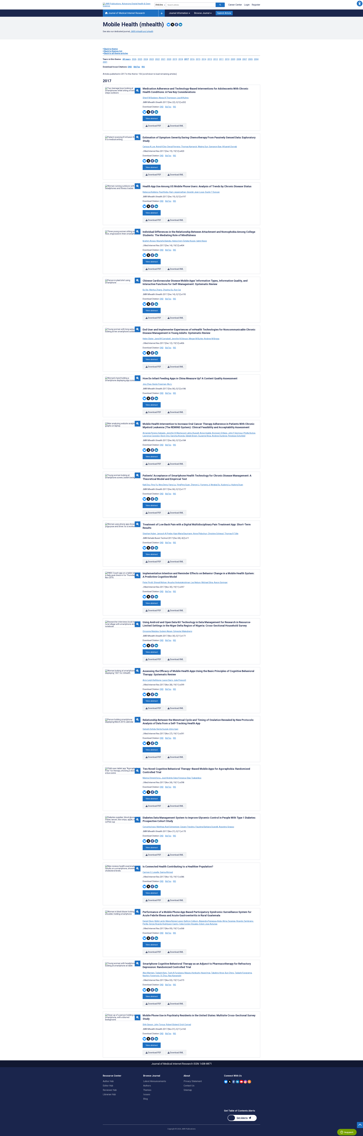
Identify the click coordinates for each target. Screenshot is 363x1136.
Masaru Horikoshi (192, 973)
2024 (145, 59)
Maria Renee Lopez (174, 921)
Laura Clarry (167, 680)
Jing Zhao (147, 384)
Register (256, 4)
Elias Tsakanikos (193, 778)
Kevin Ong (165, 436)
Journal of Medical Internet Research (126, 13)
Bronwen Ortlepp (220, 433)
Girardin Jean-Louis (195, 192)
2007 (244, 59)
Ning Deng (163, 485)
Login (247, 4)
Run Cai (177, 290)
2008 (239, 59)
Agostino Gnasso (226, 827)
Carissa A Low (149, 146)
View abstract (152, 118)
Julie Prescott (179, 680)
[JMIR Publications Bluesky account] (226, 1081)
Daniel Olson (148, 921)
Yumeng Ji (205, 485)
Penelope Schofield (236, 436)
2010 (227, 59)
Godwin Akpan (166, 631)
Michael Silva (207, 582)
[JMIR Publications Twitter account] (230, 1081)
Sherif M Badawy (150, 98)
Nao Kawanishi (174, 976)
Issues (146, 1094)
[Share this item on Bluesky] (168, 24)
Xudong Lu (225, 485)
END (130, 67)
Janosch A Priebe (164, 533)
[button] (359, 3)
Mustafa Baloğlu (164, 241)
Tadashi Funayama (243, 973)
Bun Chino (229, 973)
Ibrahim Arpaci (149, 241)
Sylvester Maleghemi (182, 631)
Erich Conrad (185, 1024)
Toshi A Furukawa (175, 973)
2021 (163, 59)
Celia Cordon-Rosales (189, 924)
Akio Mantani (149, 973)
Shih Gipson (148, 1024)
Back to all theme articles (116, 53)
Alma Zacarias (229, 921)
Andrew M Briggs (211, 339)
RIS (143, 67)
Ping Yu (154, 485)
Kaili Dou (147, 485)
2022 (157, 59)
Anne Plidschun (200, 533)
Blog (145, 1098)
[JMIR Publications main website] (127, 5)
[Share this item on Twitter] (172, 24)
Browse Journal (202, 13)
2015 (198, 59)
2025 (140, 59)
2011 (221, 59)
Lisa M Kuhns (183, 98)
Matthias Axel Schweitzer (168, 827)
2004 (256, 59)
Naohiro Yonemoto (151, 976)
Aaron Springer (221, 582)
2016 (192, 59)
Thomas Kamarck (189, 146)
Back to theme (111, 49)
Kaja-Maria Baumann (183, 533)
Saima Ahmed (166, 872)
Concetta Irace (149, 827)
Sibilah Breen (191, 436)
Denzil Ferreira (174, 146)
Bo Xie (146, 290)
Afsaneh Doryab (229, 146)
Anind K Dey (161, 146)
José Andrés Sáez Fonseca (173, 778)
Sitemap (188, 1090)
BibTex (137, 67)
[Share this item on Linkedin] (180, 24)
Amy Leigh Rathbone (152, 680)
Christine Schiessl (215, 533)
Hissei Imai (205, 973)
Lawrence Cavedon (151, 436)
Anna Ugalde (205, 433)
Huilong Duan (237, 485)
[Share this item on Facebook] (176, 24)
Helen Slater (148, 339)
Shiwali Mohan (160, 582)
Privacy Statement (193, 1081)
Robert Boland (172, 1024)
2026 (134, 59)
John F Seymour (235, 433)
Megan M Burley (196, 339)
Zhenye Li (195, 485)
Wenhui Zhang (155, 290)
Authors (147, 1085)
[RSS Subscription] (249, 1081)
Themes (147, 1090)
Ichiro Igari (173, 729)
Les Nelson (196, 582)
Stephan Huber (149, 533)
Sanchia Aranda (177, 436)
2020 (169, 59)
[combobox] (191, 5)
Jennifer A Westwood (176, 433)
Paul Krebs (164, 192)
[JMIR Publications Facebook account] (233, 1081)
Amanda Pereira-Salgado (154, 433)
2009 (233, 59)
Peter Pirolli (148, 582)
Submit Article (224, 13)
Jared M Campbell (162, 339)
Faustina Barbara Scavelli (207, 827)
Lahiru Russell (192, 433)
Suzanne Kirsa (205, 436)
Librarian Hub (109, 1094)
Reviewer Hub (110, 1090)
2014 (204, 59)
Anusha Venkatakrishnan (179, 582)
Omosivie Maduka (151, 631)
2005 (250, 59)
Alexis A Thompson (167, 98)
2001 (105, 62)
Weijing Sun (203, 146)
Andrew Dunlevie (220, 436)
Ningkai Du (215, 485)
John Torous (160, 1024)
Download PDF (154, 126)
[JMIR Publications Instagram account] (245, 1081)
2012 (215, 59)
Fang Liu (172, 485)
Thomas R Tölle (231, 533)
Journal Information (178, 13)
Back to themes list (113, 51)
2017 (186, 59)
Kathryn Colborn (191, 921)
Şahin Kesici (201, 241)
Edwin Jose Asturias (208, 924)
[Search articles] (220, 5)
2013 (209, 59)
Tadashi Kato (161, 973)
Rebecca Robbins (151, 192)
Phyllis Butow (249, 433)
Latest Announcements (154, 1081)
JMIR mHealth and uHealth (142, 31)
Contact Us (189, 1085)
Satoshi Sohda (149, 729)
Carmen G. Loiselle (151, 872)
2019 (175, 59)
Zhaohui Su (168, 290)
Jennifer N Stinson (179, 339)
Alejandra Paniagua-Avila (210, 921)
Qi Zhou (164, 976)
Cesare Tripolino (187, 827)
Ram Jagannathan (177, 192)
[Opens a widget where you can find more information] (347, 1132)
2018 (180, 59)
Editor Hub (108, 1085)
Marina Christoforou (152, 778)
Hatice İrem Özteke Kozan (184, 241)
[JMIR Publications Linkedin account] (237, 1081)
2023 (151, 59)
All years (127, 59)
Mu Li (169, 384)
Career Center (235, 4)
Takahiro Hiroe (217, 973)
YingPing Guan (183, 485)
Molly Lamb (159, 921)
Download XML (176, 126)
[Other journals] (161, 13)
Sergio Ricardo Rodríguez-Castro (164, 924)
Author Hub (108, 1081)
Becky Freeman (159, 384)
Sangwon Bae (215, 146)
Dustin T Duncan (212, 192)
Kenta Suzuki (162, 729)
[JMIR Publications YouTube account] (241, 1081)
